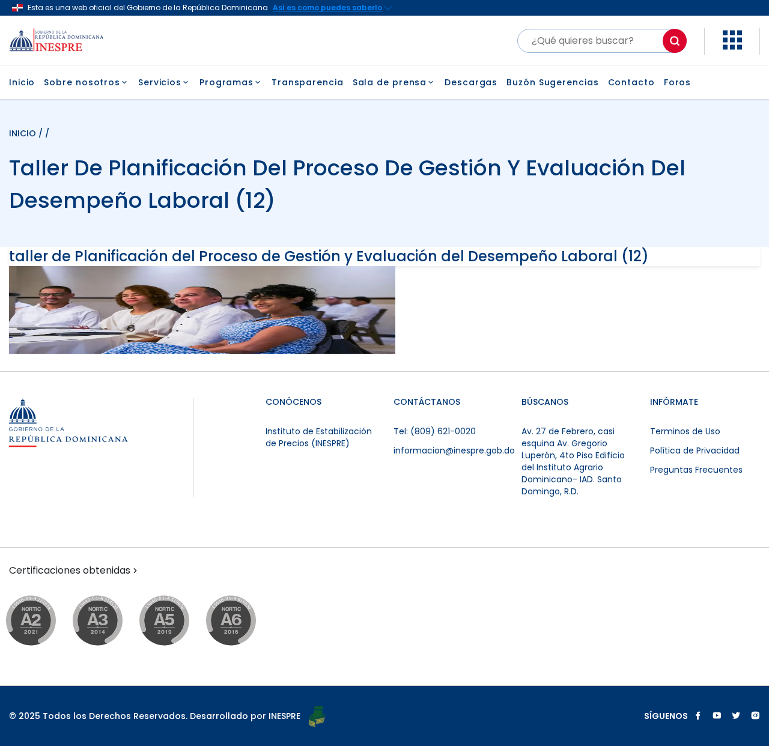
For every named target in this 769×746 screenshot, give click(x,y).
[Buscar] (675, 41)
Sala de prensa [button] (390, 82)
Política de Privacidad (695, 450)
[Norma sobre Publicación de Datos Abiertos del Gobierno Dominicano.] (109, 621)
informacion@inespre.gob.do (454, 450)
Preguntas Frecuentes (696, 470)
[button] (732, 46)
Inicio (22, 82)
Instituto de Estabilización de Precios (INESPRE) (319, 437)
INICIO (23, 133)
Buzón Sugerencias (552, 82)
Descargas (471, 82)
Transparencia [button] (308, 82)
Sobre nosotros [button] (82, 82)
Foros (677, 82)
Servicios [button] (159, 82)
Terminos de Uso (685, 431)
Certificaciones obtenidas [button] (69, 570)
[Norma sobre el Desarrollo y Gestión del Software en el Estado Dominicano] (242, 621)
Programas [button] (226, 82)
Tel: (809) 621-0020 (435, 431)
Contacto (631, 82)
